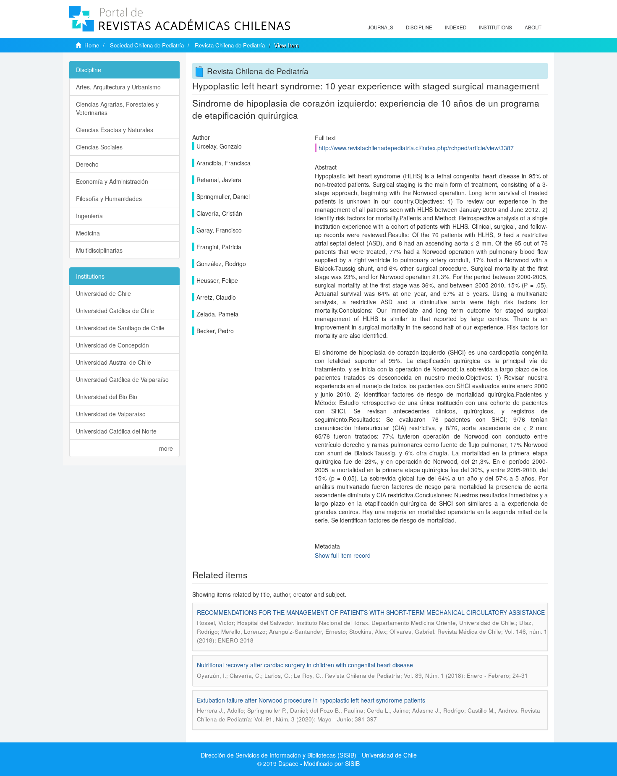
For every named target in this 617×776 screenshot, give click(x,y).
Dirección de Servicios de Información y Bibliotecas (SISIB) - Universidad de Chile (309, 755)
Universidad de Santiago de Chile (120, 328)
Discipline (419, 27)
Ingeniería (89, 216)
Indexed (455, 27)
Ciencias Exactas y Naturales (114, 129)
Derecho (87, 164)
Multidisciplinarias (99, 250)
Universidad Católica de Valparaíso (122, 379)
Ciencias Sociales (99, 147)
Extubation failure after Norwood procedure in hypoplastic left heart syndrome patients (311, 700)
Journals (380, 27)
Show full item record (343, 555)
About (533, 27)
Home (91, 45)
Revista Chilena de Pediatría (230, 45)
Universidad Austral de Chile (113, 362)
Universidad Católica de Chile (115, 310)
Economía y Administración (112, 181)
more (166, 448)
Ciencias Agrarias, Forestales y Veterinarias (117, 108)
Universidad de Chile (103, 293)
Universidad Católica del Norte (116, 431)
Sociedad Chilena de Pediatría (147, 45)
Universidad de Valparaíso (111, 414)
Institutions (495, 27)
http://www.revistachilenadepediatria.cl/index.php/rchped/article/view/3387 (416, 148)
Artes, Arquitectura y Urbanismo (118, 87)
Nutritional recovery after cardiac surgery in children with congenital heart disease (305, 665)
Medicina (88, 233)
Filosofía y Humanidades (109, 198)
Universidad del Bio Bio (106, 396)
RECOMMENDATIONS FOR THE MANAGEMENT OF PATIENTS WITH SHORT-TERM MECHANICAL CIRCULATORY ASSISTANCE (371, 612)
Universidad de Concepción (112, 345)
